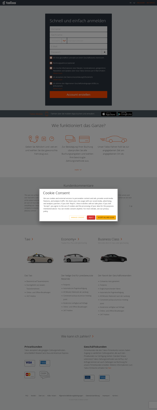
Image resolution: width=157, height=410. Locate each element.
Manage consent (77, 217)
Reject (91, 217)
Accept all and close (106, 217)
